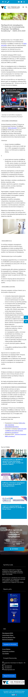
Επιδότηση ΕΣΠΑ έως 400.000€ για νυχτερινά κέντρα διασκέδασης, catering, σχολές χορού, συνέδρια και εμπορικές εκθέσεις (12, 462)
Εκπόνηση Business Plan (8, 637)
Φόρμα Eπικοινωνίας (9, 676)
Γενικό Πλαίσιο (6, 649)
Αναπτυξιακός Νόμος (7, 635)
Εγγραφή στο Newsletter (10, 644)
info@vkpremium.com (9, 669)
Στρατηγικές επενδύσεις (8, 651)
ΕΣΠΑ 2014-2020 (12, 128)
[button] (23, 7)
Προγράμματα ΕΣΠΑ (7, 633)
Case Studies (5, 653)
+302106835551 (8, 667)
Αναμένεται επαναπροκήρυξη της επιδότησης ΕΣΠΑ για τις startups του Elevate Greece (13, 507)
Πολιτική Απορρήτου (7, 639)
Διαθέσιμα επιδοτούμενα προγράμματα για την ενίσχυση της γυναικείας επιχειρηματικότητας (13, 484)
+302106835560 (8, 666)
